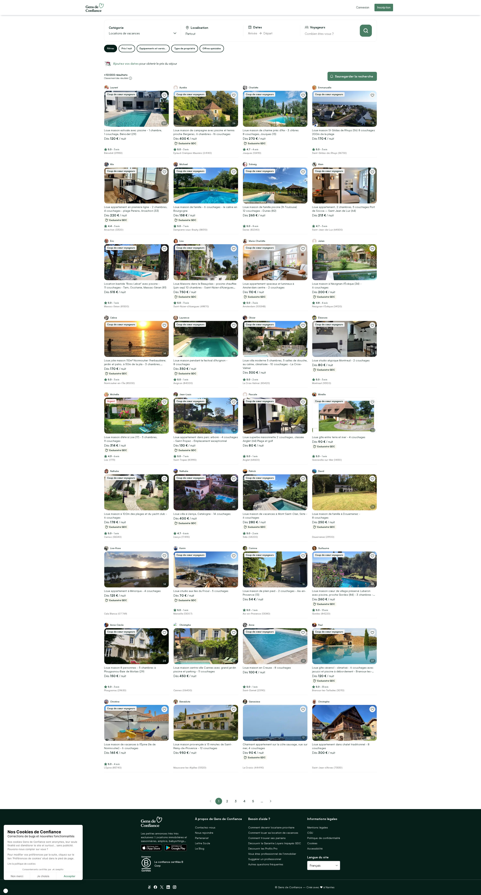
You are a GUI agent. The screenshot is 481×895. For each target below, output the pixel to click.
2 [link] (227, 801)
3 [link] (236, 801)
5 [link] (253, 801)
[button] (5, 891)
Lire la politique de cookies (22, 863)
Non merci (17, 876)
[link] (270, 801)
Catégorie (116, 28)
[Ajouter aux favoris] (164, 95)
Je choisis (43, 876)
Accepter (69, 876)
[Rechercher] (366, 31)
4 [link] (244, 801)
